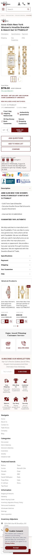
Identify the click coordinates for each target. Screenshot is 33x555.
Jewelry (3, 454)
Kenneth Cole (21, 468)
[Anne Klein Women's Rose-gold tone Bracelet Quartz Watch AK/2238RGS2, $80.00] (8, 292)
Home (2, 15)
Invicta (3, 468)
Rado (18, 477)
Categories (5, 438)
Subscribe (22, 372)
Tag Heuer (4, 486)
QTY (4, 130)
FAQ (23, 38)
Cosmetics (4, 451)
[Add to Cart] (7, 321)
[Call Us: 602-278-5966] (24, 4)
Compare (16, 149)
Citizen (3, 474)
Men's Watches (6, 445)
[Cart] (28, 4)
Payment (25, 34)
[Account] (19, 4)
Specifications (15, 34)
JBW (18, 474)
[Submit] (28, 9)
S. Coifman (4, 483)
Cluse (18, 471)
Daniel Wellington (6, 477)
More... (19, 483)
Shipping (4, 38)
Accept (16, 548)
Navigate (5, 415)
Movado (3, 471)
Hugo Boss (4, 480)
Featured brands (8, 462)
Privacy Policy (9, 543)
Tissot (19, 465)
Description (4, 34)
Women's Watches (7, 448)
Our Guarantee (7, 269)
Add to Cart (19, 130)
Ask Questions (16, 138)
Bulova (3, 465)
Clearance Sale (5, 457)
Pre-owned (4, 442)
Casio (18, 480)
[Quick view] (11, 321)
